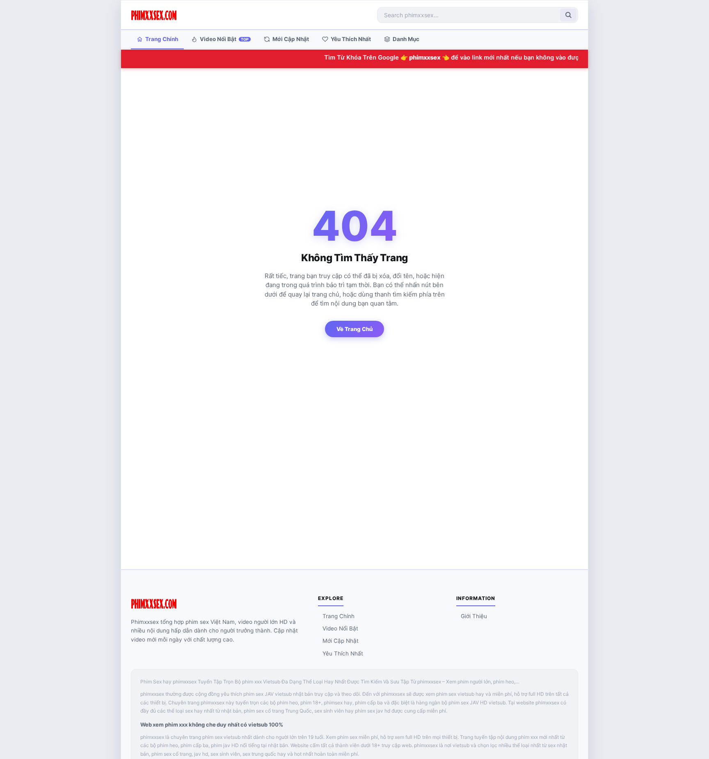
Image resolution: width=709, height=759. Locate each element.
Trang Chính (161, 39)
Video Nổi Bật (224, 39)
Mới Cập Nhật (290, 39)
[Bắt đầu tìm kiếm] (568, 15)
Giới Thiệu (474, 616)
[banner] (154, 14)
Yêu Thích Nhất (351, 39)
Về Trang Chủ (354, 329)
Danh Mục (406, 39)
